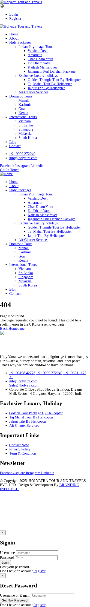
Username (7, 553)
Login (13, 14)
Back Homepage (12, 328)
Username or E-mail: (15, 595)
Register (15, 18)
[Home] (6, 174)
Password (7, 557)
